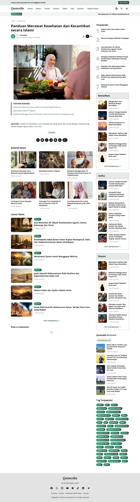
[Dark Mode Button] (116, 8)
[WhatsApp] (60, 140)
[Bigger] (91, 36)
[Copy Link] (38, 140)
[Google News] (72, 488)
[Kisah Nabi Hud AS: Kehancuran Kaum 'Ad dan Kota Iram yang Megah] (21, 309)
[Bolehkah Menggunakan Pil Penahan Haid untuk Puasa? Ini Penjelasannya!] (80, 159)
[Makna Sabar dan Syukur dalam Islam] (21, 292)
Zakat (65, 8)
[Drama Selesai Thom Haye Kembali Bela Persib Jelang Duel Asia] (100, 380)
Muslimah (52, 132)
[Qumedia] (70, 478)
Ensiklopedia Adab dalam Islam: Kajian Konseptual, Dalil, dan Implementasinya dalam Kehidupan (62, 240)
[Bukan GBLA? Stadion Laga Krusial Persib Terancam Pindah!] (100, 348)
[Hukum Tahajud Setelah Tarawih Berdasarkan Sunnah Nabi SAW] (102, 115)
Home (30, 8)
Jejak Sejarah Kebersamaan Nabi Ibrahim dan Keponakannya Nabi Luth (56, 274)
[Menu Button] (127, 8)
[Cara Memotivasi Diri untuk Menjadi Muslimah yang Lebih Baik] (80, 190)
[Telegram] (51, 140)
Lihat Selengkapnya (50, 321)
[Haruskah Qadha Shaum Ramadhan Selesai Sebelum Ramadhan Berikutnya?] (102, 318)
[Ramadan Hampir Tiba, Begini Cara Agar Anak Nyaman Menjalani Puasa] (102, 307)
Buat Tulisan (124, 3)
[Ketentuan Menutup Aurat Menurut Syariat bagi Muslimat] (23, 159)
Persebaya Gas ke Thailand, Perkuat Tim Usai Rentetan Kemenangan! (117, 357)
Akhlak (37, 219)
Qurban (80, 8)
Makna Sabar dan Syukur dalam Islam (52, 290)
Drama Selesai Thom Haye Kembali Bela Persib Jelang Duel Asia (117, 379)
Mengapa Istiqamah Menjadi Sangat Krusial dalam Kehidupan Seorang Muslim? (114, 59)
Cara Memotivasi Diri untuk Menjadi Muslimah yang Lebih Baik (78, 203)
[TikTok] (78, 488)
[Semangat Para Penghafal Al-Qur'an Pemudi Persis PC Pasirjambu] (52, 190)
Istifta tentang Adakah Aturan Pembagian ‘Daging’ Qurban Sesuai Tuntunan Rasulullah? (117, 237)
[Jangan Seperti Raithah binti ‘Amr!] (102, 157)
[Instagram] (62, 488)
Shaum (56, 8)
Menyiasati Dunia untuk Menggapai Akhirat (55, 256)
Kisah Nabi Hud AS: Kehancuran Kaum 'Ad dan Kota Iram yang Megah (62, 308)
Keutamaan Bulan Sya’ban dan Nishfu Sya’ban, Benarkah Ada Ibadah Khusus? (117, 226)
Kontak (61, 493)
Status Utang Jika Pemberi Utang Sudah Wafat (117, 215)
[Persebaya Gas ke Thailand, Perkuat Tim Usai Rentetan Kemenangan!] (100, 358)
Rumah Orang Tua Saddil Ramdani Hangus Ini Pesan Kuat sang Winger (117, 389)
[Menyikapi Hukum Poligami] (52, 159)
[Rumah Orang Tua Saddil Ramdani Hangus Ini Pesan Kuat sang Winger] (100, 390)
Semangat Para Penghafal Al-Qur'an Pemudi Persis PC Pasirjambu (50, 203)
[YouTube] (67, 488)
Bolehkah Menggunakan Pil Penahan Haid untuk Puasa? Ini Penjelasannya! (43, 114)
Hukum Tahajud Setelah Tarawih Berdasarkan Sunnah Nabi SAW (118, 114)
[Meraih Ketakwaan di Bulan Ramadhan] (102, 126)
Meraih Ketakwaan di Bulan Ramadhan (117, 124)
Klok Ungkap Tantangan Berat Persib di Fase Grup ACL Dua (116, 368)
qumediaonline (69, 497)
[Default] (87, 36)
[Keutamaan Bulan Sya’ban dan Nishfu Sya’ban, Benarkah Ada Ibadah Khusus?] (102, 227)
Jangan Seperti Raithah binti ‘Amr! (117, 155)
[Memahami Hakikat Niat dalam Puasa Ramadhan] (102, 136)
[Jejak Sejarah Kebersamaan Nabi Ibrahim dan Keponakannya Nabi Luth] (21, 276)
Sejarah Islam (92, 8)
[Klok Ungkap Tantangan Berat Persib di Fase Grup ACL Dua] (100, 369)
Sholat (47, 8)
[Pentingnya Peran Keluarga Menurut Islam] (23, 190)
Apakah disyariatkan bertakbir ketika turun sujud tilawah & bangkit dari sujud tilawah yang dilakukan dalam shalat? (118, 205)
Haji (72, 8)
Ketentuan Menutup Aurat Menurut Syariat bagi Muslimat (37, 107)
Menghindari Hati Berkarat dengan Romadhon (115, 103)
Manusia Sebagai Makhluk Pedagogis (115, 38)
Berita (38, 8)
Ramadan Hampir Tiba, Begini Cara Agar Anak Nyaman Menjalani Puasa (117, 306)
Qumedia (38, 126)
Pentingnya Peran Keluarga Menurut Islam (21, 202)
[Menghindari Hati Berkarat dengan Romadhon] (102, 105)
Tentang (54, 493)
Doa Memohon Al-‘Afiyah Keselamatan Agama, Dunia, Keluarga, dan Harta (60, 223)
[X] (46, 140)
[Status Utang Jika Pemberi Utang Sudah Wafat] (102, 217)
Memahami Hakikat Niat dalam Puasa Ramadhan (118, 134)
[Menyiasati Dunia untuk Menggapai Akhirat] (21, 259)
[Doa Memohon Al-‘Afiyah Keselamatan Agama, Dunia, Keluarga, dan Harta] (21, 225)
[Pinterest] (55, 140)
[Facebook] (42, 140)
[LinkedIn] (83, 488)
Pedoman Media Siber (74, 493)
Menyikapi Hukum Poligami (24, 110)
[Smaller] (84, 36)
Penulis (86, 493)
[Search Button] (121, 8)
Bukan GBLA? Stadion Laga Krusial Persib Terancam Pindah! (117, 347)
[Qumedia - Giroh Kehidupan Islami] (17, 8)
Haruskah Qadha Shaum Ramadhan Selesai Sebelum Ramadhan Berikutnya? (118, 317)
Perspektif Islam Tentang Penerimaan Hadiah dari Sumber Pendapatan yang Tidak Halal (117, 194)
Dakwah (37, 270)
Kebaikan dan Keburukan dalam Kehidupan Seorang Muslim (113, 67)
